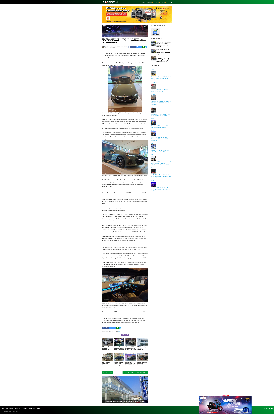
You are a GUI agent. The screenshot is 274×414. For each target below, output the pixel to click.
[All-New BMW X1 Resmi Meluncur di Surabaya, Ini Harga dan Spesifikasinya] (130, 342)
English (152, 69)
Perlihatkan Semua (155, 193)
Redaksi (11, 408)
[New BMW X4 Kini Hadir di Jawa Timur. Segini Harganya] (119, 357)
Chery (152, 107)
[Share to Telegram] (146, 47)
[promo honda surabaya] (125, 30)
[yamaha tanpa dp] (225, 405)
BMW (119, 331)
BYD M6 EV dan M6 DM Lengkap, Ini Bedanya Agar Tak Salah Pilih (160, 151)
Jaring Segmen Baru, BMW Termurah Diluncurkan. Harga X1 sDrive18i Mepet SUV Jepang (107, 366)
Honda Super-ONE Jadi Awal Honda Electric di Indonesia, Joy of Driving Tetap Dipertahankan (161, 189)
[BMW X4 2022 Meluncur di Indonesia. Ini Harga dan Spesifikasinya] (107, 342)
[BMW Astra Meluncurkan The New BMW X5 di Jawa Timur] (130, 357)
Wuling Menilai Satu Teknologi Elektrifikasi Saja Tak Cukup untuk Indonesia (161, 126)
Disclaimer (25, 408)
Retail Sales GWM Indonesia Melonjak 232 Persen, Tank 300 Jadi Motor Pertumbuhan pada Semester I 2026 (161, 163)
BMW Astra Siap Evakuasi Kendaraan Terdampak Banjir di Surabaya (142, 349)
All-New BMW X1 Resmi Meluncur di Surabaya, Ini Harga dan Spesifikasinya (130, 349)
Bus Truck (153, 94)
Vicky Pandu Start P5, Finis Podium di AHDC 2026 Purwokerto (160, 90)
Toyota (152, 130)
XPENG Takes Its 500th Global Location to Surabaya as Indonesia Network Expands (161, 78)
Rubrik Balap (154, 82)
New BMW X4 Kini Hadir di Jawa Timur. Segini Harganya (118, 364)
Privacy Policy (32, 408)
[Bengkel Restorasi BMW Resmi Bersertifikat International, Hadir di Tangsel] (142, 357)
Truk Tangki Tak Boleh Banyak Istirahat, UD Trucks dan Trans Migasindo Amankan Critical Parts (161, 103)
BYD (152, 143)
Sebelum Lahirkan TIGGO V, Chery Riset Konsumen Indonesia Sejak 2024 (160, 115)
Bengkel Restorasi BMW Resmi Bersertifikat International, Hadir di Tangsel (142, 365)
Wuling (152, 118)
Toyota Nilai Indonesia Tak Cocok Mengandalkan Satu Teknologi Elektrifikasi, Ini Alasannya (161, 139)
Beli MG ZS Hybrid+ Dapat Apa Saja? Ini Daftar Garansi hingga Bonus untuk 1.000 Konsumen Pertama (161, 176)
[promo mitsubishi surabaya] (137, 14)
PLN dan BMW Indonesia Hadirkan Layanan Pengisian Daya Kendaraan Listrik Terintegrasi (119, 350)
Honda (152, 180)
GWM (152, 154)
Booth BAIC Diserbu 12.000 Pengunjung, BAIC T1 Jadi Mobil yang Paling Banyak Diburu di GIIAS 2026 (163, 59)
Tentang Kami (4, 408)
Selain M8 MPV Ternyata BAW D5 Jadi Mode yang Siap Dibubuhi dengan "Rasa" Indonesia (164, 44)
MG (151, 167)
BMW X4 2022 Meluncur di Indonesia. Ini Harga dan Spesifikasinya (106, 349)
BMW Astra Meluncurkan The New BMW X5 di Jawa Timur (130, 364)
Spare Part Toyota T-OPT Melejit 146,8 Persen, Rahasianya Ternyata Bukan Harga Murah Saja (163, 52)
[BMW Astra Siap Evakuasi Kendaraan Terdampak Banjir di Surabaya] (142, 342)
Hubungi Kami (18, 408)
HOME (143, 2)
